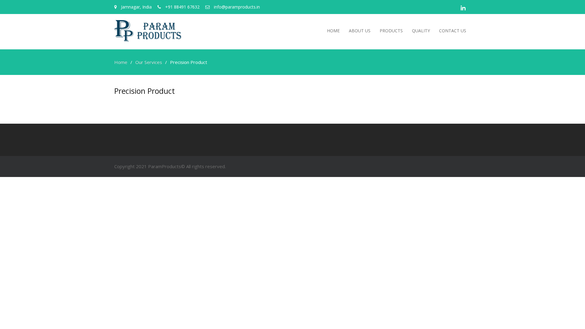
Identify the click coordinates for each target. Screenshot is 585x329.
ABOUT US (359, 31)
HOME (333, 31)
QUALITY (421, 31)
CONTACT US (452, 31)
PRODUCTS (391, 31)
